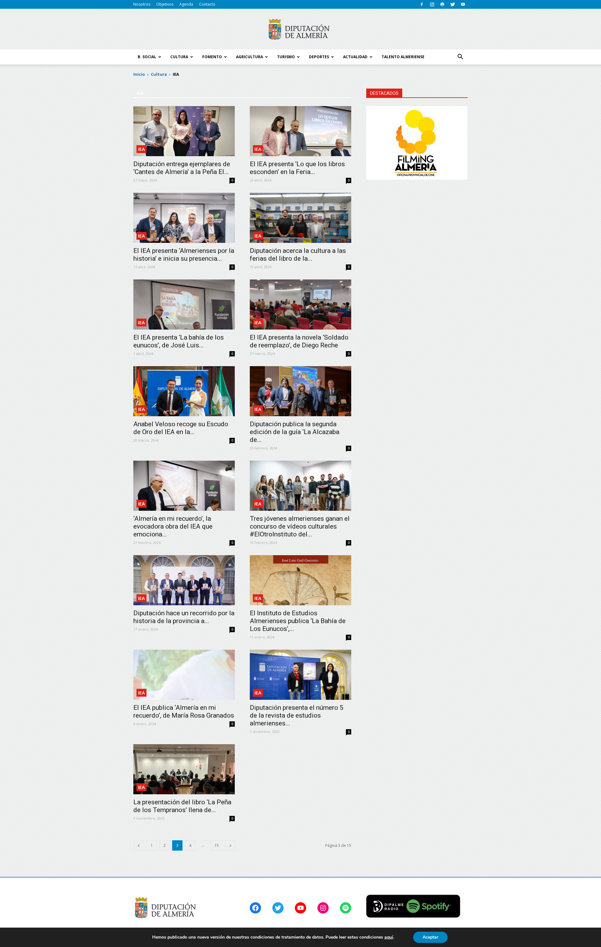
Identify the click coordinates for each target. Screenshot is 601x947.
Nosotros (141, 4)
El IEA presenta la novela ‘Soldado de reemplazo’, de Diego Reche (299, 341)
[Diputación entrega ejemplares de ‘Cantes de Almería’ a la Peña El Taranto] (184, 131)
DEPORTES (319, 56)
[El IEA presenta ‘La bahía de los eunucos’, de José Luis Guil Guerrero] (184, 304)
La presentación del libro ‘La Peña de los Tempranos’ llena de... (182, 806)
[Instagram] (432, 4)
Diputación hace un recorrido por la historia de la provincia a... (183, 617)
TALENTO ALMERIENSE (403, 56)
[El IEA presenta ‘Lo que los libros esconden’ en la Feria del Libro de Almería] (300, 131)
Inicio (139, 74)
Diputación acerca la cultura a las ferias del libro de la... (298, 254)
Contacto (207, 4)
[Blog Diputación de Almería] (300, 29)
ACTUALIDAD (355, 56)
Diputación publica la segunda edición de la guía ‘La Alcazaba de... (294, 431)
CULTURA (179, 56)
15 (216, 845)
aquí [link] (388, 937)
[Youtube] (463, 4)
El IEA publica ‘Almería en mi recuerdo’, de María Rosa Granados (183, 711)
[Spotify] (442, 4)
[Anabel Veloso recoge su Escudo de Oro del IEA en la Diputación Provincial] (184, 391)
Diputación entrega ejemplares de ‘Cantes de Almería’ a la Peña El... (181, 168)
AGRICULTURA (249, 56)
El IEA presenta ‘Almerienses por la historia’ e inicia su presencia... (183, 254)
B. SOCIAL (147, 56)
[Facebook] (421, 4)
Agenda (186, 4)
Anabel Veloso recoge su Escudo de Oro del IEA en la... (180, 428)
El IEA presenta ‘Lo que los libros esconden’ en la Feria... (297, 168)
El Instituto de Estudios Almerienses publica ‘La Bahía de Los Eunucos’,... (298, 620)
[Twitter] (452, 4)
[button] (460, 56)
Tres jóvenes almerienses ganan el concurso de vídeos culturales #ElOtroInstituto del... (300, 526)
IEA (141, 149)
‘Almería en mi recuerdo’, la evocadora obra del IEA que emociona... (173, 526)
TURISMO (286, 56)
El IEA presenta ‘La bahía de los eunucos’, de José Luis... (178, 341)
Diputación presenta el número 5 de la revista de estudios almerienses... (296, 715)
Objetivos (164, 4)
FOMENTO (212, 56)
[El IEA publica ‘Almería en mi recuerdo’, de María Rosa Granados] (184, 675)
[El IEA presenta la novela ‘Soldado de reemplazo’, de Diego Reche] (300, 304)
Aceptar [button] (430, 937)
